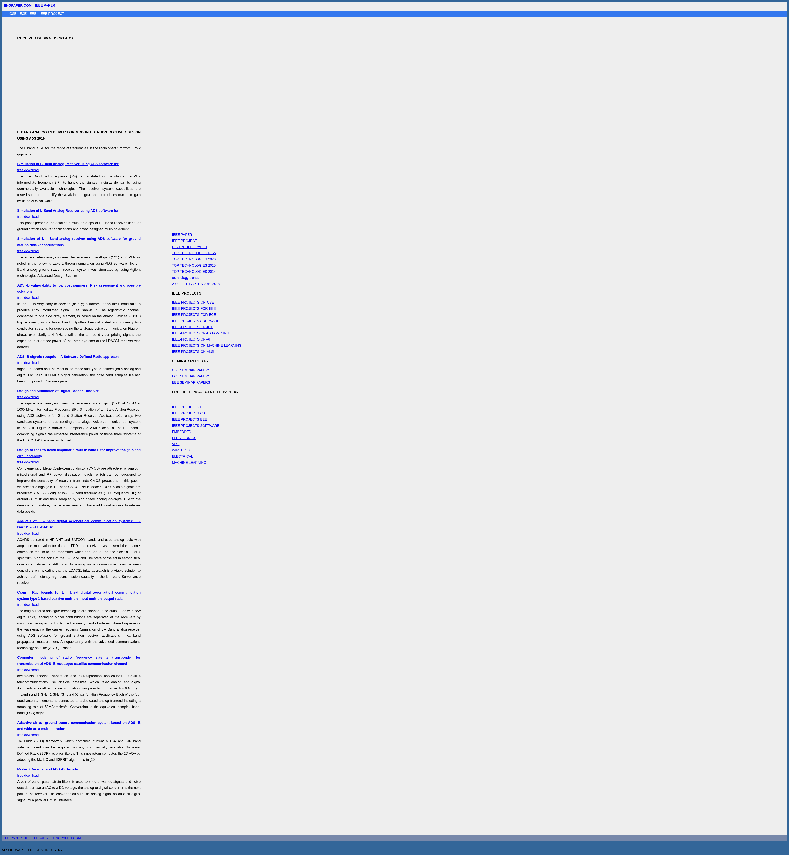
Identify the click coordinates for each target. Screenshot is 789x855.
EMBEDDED (181, 432)
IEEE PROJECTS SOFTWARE (195, 321)
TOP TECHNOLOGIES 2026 (194, 259)
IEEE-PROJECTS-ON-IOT (192, 327)
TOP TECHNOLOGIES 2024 (194, 272)
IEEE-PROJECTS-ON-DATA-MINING (200, 333)
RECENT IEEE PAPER (189, 247)
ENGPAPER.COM (67, 838)
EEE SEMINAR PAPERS (191, 382)
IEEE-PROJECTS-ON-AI (191, 339)
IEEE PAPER (45, 5)
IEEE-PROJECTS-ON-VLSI (193, 352)
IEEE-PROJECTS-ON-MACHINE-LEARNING (206, 346)
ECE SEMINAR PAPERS (191, 376)
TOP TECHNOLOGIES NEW (194, 253)
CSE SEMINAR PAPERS (191, 370)
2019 (207, 284)
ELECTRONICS (184, 438)
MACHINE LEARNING (189, 463)
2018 (216, 284)
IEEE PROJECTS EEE (189, 419)
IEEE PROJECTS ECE (189, 407)
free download (79, 598)
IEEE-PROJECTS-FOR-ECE (194, 315)
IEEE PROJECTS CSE (189, 413)
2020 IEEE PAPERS (187, 284)
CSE (13, 14)
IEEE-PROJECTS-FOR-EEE (194, 309)
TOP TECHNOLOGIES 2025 (194, 265)
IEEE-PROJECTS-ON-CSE (193, 302)
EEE (33, 14)
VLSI (175, 444)
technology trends (185, 278)
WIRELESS (181, 450)
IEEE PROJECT (51, 14)
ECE (24, 14)
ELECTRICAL (182, 456)
